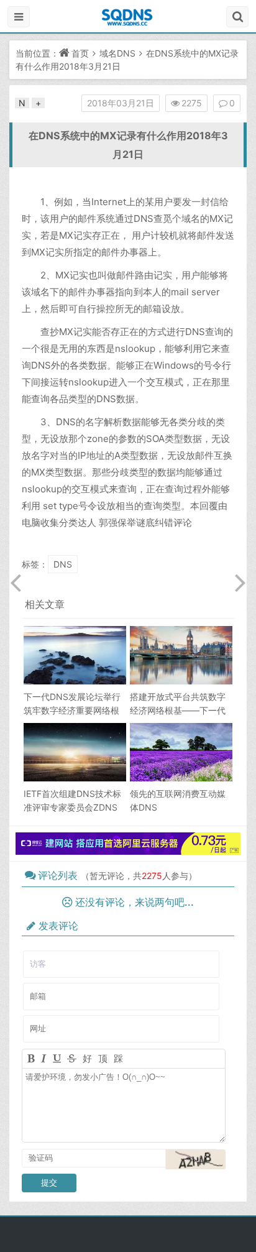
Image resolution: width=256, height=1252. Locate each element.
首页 (80, 53)
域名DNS (117, 53)
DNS (62, 564)
